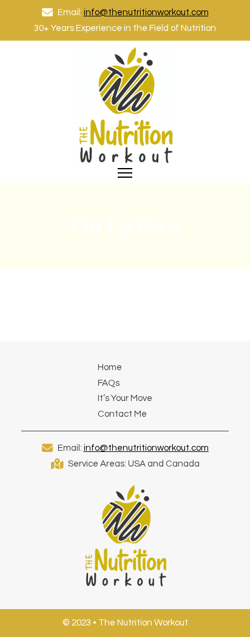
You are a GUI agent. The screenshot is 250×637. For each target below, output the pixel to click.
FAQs (109, 383)
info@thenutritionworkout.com (146, 12)
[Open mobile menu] (125, 173)
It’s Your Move (125, 398)
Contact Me (122, 414)
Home (110, 367)
